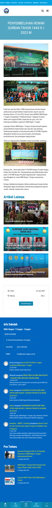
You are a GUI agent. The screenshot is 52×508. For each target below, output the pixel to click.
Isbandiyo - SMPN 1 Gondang (20, 423)
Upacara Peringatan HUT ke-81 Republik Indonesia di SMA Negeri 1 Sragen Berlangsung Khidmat (31, 453)
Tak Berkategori (26, 304)
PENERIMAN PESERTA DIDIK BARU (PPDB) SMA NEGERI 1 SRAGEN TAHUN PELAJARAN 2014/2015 (28, 393)
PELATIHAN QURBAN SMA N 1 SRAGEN (19, 221)
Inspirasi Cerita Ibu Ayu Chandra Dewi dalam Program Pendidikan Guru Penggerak (29, 426)
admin (12, 390)
